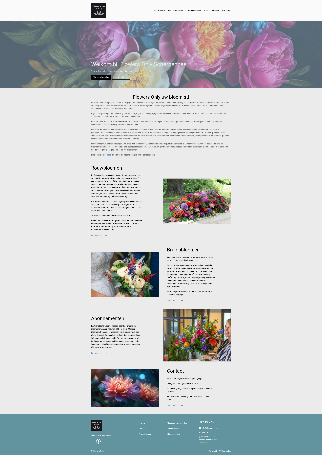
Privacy (142, 423)
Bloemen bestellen (101, 77)
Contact (153, 10)
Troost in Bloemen (211, 10)
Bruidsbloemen (179, 10)
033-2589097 (207, 432)
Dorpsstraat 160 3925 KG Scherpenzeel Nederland (208, 440)
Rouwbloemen (164, 10)
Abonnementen (194, 10)
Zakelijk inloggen (120, 77)
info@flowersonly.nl (210, 428)
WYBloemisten (225, 451)
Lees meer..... (97, 235)
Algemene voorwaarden (177, 423)
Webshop (225, 10)
